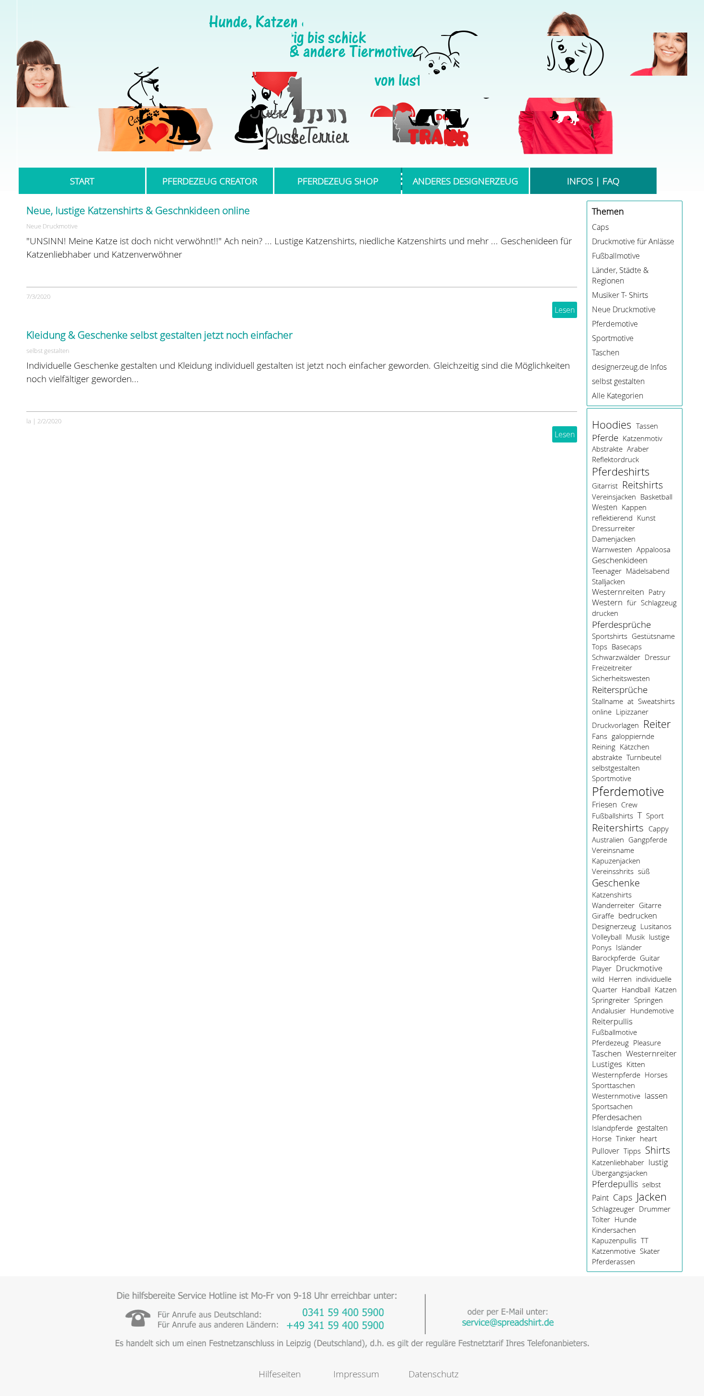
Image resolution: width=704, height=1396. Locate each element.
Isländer (629, 947)
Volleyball (607, 937)
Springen (648, 1000)
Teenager (607, 571)
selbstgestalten (616, 767)
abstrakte (607, 757)
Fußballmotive (616, 255)
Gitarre (650, 905)
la (28, 421)
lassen (656, 1095)
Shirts (657, 1150)
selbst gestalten (47, 350)
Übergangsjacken (619, 1173)
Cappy (658, 828)
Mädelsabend (648, 571)
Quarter (604, 989)
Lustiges (607, 1064)
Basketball (656, 496)
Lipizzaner (632, 711)
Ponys (602, 947)
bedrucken (637, 915)
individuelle (653, 979)
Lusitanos (655, 926)
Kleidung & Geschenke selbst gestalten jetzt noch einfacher (159, 334)
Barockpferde (614, 958)
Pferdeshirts (620, 471)
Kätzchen (634, 746)
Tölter (601, 1219)
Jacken (651, 1196)
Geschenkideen (619, 560)
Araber (638, 449)
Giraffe (603, 915)
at (630, 701)
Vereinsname (613, 850)
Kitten (635, 1064)
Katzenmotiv (642, 438)
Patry (656, 592)
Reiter (657, 724)
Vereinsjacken (614, 496)
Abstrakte (607, 449)
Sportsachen (612, 1106)
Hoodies (611, 424)
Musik (635, 937)
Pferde (605, 437)
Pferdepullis (615, 1184)
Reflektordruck (615, 459)
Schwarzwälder (616, 657)
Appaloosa (653, 549)
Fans (599, 736)
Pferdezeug (610, 1042)
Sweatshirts (656, 701)
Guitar (650, 958)
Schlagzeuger (613, 1209)
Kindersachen (614, 1230)
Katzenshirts (612, 894)
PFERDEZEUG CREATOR (209, 181)
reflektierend (612, 517)
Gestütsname (653, 636)
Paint (600, 1197)
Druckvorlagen (615, 725)
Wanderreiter (613, 905)
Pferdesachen (617, 1117)
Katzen (666, 989)
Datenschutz (434, 1374)
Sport (655, 815)
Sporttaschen (613, 1085)
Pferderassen (613, 1261)
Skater (650, 1251)
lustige (659, 937)
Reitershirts (618, 827)
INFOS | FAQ (593, 181)
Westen (604, 507)
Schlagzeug (659, 602)
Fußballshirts (612, 815)
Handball (636, 989)
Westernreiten (618, 592)
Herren (620, 979)
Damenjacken (614, 539)
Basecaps (627, 646)
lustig (658, 1162)
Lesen (565, 310)
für (631, 602)
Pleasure (647, 1042)
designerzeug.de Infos (629, 367)
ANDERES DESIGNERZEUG (465, 181)
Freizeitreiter (612, 667)
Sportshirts (609, 636)
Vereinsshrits (613, 871)
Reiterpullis (612, 1021)
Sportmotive (613, 338)
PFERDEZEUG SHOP (337, 181)
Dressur (657, 657)
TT (644, 1240)
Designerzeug (614, 926)
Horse (602, 1138)
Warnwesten (612, 549)
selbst (651, 1184)
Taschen (605, 352)
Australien (608, 839)
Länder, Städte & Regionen (620, 275)
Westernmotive (616, 1096)
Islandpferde (612, 1128)
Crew (629, 804)
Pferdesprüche (621, 624)
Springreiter (611, 1000)
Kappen (634, 507)
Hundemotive (652, 1010)
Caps (600, 227)
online (602, 711)
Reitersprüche (619, 689)
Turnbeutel (643, 757)
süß (644, 871)
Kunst (646, 517)
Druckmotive (639, 968)
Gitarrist (605, 485)
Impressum (356, 1374)
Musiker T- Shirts (620, 295)
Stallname (607, 701)
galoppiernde (633, 736)
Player (602, 968)
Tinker (626, 1138)
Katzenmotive (614, 1251)
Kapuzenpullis (614, 1240)
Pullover (605, 1151)
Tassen (647, 426)
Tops (599, 646)
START (82, 181)
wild (598, 979)
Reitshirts (642, 484)
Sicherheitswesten (621, 678)
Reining (603, 746)
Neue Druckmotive (52, 226)
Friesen (604, 804)
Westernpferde (616, 1074)
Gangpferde (647, 839)
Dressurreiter (613, 528)
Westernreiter (651, 1053)
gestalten (652, 1128)
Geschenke (616, 882)
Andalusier (609, 1010)
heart (648, 1138)
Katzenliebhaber (618, 1162)
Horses (656, 1074)
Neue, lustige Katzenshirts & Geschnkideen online (138, 210)
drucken (605, 613)
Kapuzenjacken (616, 860)
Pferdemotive (615, 323)
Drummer (654, 1209)
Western (607, 602)
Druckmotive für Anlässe (633, 241)
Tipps (632, 1151)
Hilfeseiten (280, 1374)
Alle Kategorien (617, 395)
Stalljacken (608, 581)
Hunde (625, 1219)
